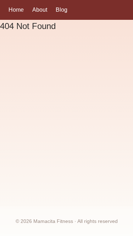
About (39, 10)
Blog (61, 10)
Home (16, 10)
